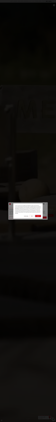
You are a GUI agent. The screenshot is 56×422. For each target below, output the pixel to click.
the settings (16, 213)
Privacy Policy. (17, 208)
